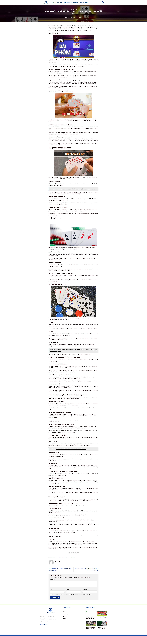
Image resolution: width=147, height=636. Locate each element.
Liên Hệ (86, 2)
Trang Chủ (53, 2)
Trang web (85, 589)
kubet (45, 624)
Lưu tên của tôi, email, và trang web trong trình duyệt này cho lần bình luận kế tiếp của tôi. (72, 594)
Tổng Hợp (81, 2)
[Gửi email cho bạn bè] (73, 553)
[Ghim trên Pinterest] (76, 553)
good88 (42, 624)
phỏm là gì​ (73, 556)
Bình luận (52, 579)
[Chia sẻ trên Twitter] (71, 553)
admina (80, 17)
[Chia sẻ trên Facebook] (69, 553)
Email (67, 589)
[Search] (103, 2)
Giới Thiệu (59, 2)
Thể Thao (75, 2)
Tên (51, 589)
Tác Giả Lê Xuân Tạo (67, 2)
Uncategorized (73, 9)
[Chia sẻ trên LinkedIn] (78, 553)
